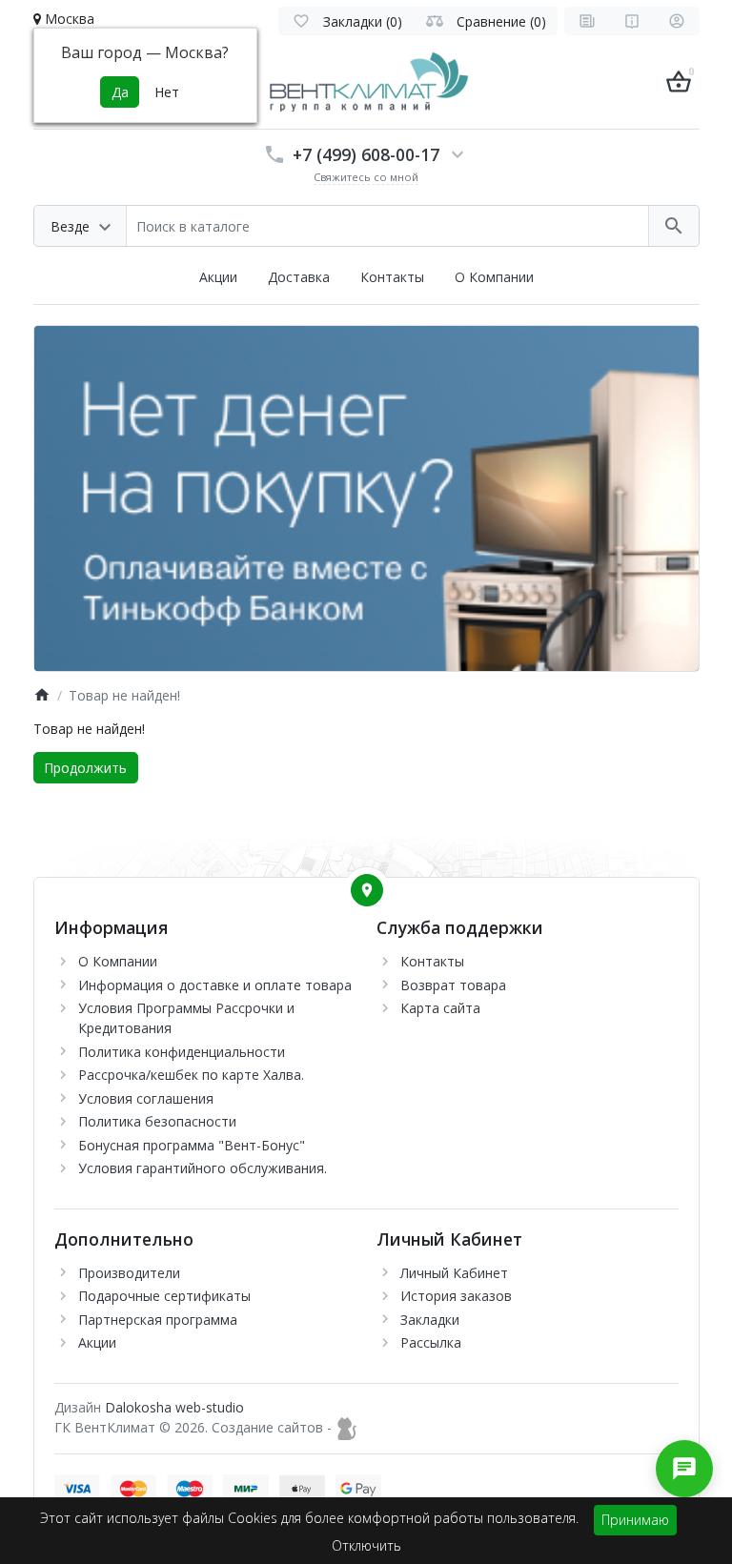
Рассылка (430, 1342)
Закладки (429, 1319)
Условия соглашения (146, 1098)
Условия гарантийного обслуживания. (202, 1168)
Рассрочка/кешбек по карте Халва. (191, 1075)
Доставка (299, 277)
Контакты (392, 277)
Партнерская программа (157, 1319)
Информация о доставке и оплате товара (215, 985)
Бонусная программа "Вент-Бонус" (191, 1145)
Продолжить (85, 768)
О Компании (494, 277)
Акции (218, 277)
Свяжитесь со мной (366, 177)
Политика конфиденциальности (181, 1052)
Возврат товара (453, 985)
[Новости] (587, 21)
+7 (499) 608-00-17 (366, 154)
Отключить (366, 1545)
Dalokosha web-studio (174, 1407)
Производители (129, 1273)
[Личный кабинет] (677, 21)
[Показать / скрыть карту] (367, 890)
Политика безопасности (157, 1121)
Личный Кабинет (454, 1273)
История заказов (456, 1296)
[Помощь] (632, 21)
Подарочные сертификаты (164, 1296)
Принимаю (635, 1520)
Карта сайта (440, 1008)
